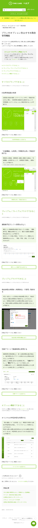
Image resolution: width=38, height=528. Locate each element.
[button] (20, 476)
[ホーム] (19, 3)
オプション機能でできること (11, 73)
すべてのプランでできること (11, 65)
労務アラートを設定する (19, 393)
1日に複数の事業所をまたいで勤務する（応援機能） (17, 492)
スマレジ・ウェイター (14, 518)
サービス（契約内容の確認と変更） (13, 495)
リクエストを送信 (22, 481)
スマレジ (4, 518)
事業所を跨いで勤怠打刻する (19, 199)
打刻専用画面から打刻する (19, 139)
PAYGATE (14, 519)
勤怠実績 (23, 25)
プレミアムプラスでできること (12, 71)
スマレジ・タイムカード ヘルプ (10, 25)
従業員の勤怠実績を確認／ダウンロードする (15, 502)
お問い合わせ (30, 9)
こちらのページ (14, 59)
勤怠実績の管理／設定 (9, 27)
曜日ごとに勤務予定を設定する (19, 267)
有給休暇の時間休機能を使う (19, 337)
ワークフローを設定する (19, 466)
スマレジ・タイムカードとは (19, 13)
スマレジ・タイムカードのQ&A (12, 499)
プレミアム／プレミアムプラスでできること (15, 68)
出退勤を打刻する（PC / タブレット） (13, 497)
